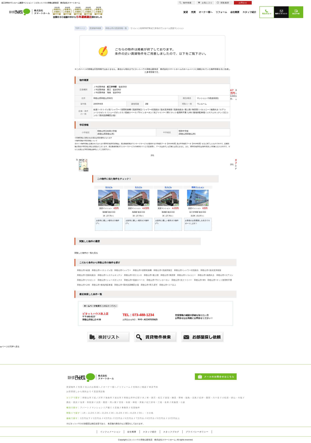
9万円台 (161, 418)
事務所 (125, 407)
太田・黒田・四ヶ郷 (106, 402)
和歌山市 (87, 398)
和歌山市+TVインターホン (158, 280)
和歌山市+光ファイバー (182, 280)
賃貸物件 (70, 387)
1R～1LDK (88, 413)
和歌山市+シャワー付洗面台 (186, 270)
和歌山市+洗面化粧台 (86, 275)
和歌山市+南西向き (206, 275)
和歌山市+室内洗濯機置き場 (126, 285)
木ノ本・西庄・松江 (152, 398)
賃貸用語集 (99, 391)
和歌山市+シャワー (122, 270)
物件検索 (187, 3)
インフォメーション (110, 432)
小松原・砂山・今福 (232, 398)
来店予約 (153, 387)
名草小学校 (112, 131)
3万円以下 (85, 418)
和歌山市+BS (200, 280)
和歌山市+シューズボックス (110, 280)
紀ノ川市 (98, 398)
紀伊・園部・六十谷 (209, 398)
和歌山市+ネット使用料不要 (219, 280)
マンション (97, 407)
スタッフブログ (171, 432)
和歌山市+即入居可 (149, 285)
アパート (84, 407)
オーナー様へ (110, 387)
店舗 (117, 407)
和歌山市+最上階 (151, 275)
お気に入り (207, 3)
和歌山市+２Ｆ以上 (167, 285)
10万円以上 (174, 418)
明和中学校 (183, 131)
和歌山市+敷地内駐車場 (102, 285)
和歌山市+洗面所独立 (163, 270)
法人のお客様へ (93, 387)
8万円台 (151, 418)
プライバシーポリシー (197, 432)
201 (152, 155)
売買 (80, 387)
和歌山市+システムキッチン (110, 275)
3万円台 (97, 418)
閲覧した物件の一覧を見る (86, 253)
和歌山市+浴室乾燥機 (142, 270)
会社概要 (131, 432)
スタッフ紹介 (150, 432)
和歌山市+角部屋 (168, 275)
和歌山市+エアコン (224, 275)
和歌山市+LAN (83, 285)
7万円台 (140, 418)
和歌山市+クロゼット (86, 280)
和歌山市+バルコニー (186, 275)
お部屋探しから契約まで (78, 391)
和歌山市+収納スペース (134, 280)
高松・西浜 (72, 402)
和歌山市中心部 (132, 398)
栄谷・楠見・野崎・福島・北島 (181, 398)
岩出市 (118, 398)
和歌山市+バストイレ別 (102, 270)
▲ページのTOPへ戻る (9, 346)
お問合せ (243, 3)
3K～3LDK (116, 413)
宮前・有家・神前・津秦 (131, 402)
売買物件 (135, 407)
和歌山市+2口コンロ (133, 275)
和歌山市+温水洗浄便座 (211, 270)
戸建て (108, 407)
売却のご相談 (140, 387)
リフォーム (125, 387)
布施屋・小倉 (178, 402)
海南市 (108, 398)
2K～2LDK (102, 413)
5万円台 (119, 418)
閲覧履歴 (225, 3)
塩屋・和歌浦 (87, 402)
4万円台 (108, 418)
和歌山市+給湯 (83, 270)
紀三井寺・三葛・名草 (157, 402)
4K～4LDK (131, 413)
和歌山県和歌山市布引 (103, 98)
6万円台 (129, 418)
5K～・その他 (146, 413)
